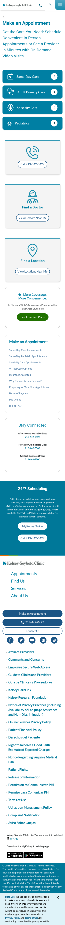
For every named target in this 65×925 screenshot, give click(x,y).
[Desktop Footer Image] (24, 566)
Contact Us (32, 631)
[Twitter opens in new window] (21, 639)
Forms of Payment (19, 393)
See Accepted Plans (32, 317)
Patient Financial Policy (25, 730)
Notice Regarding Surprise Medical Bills (32, 759)
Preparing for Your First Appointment (29, 387)
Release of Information (24, 777)
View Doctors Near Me (32, 218)
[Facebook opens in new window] (10, 639)
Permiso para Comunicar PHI (28, 792)
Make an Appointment (32, 613)
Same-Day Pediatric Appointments (28, 356)
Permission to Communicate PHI (31, 785)
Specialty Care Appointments (25, 362)
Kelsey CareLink (19, 690)
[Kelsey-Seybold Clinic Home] (19, 5)
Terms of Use (17, 800)
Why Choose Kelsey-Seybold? (25, 380)
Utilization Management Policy (30, 807)
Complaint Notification (24, 815)
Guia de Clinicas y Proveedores (30, 682)
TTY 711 (13, 838)
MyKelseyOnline (32, 526)
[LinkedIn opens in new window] (43, 639)
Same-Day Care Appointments (25, 349)
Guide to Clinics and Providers (29, 675)
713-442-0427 (32, 436)
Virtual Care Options (20, 368)
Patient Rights (18, 769)
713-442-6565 (32, 448)
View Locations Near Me (33, 271)
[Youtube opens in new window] (32, 639)
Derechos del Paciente (24, 737)
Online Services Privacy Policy (29, 722)
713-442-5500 (32, 459)
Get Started (54, 76)
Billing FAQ (15, 405)
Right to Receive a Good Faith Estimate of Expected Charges (29, 747)
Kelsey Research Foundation (28, 697)
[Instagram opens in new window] (54, 639)
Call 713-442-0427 (32, 164)
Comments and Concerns (26, 659)
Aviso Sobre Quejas (22, 823)
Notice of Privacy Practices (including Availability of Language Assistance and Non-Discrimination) (34, 709)
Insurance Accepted (20, 374)
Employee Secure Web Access (29, 667)
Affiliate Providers (21, 652)
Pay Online (15, 399)
